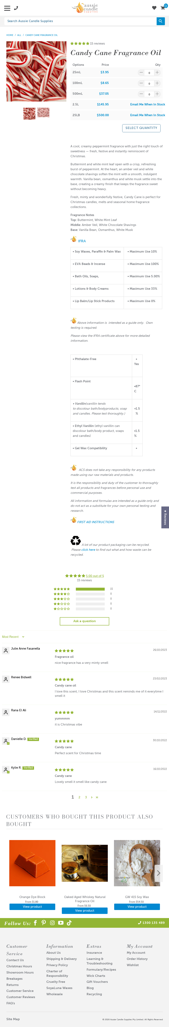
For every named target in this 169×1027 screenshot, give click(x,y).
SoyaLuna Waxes (59, 988)
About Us (53, 953)
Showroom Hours (20, 972)
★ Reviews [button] (165, 517)
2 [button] (79, 797)
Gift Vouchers (97, 982)
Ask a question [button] (84, 621)
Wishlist (133, 965)
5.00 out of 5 (95, 576)
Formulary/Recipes (101, 969)
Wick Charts (96, 976)
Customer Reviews (20, 997)
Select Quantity (141, 128)
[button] (79, 43)
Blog (90, 988)
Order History (137, 959)
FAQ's (10, 1003)
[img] (64, 650)
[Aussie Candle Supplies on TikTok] (69, 923)
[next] (159, 873)
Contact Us (15, 960)
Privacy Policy (57, 965)
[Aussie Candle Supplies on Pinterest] (44, 923)
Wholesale (54, 994)
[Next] (63, 71)
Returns (12, 985)
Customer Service (20, 991)
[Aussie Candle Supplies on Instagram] (52, 923)
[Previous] (9, 71)
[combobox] (84, 21)
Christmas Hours (19, 966)
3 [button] (86, 797)
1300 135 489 (154, 922)
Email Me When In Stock (147, 104)
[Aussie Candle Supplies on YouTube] (61, 923)
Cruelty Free (55, 982)
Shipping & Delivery (61, 959)
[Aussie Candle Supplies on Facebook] (35, 923)
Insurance (94, 953)
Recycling (94, 994)
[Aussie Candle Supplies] (84, 8)
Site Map (13, 1019)
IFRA (81, 241)
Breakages (14, 979)
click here (88, 549)
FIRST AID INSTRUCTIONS (95, 522)
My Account (136, 953)
